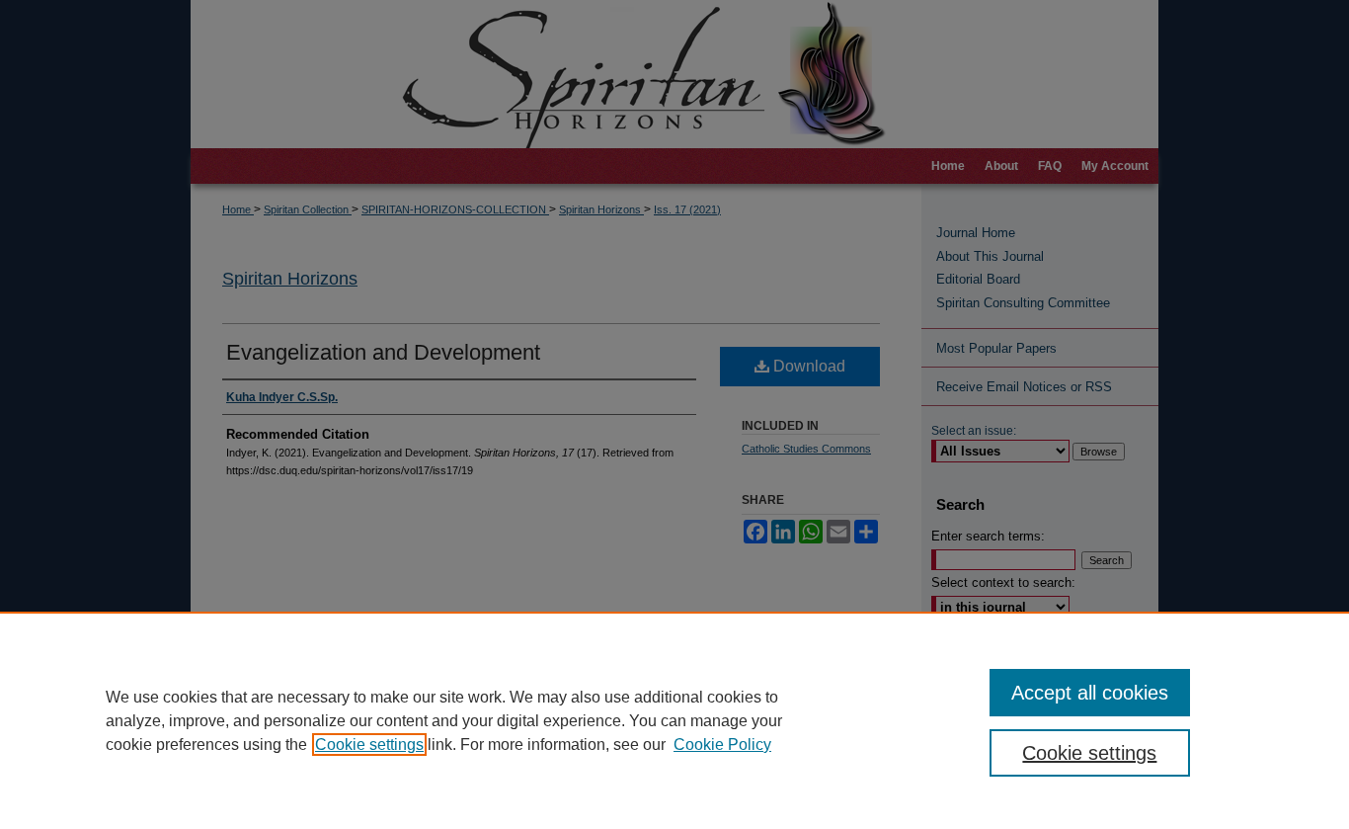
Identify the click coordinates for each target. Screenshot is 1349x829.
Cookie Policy (722, 744)
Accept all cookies (1089, 693)
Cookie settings (369, 744)
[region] (674, 720)
